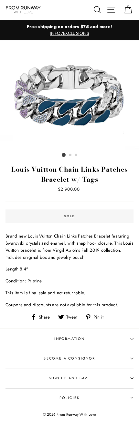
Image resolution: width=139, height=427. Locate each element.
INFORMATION (69, 338)
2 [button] (70, 155)
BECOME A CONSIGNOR (69, 358)
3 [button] (76, 155)
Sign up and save (70, 378)
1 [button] (64, 155)
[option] (69, 30)
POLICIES (69, 397)
